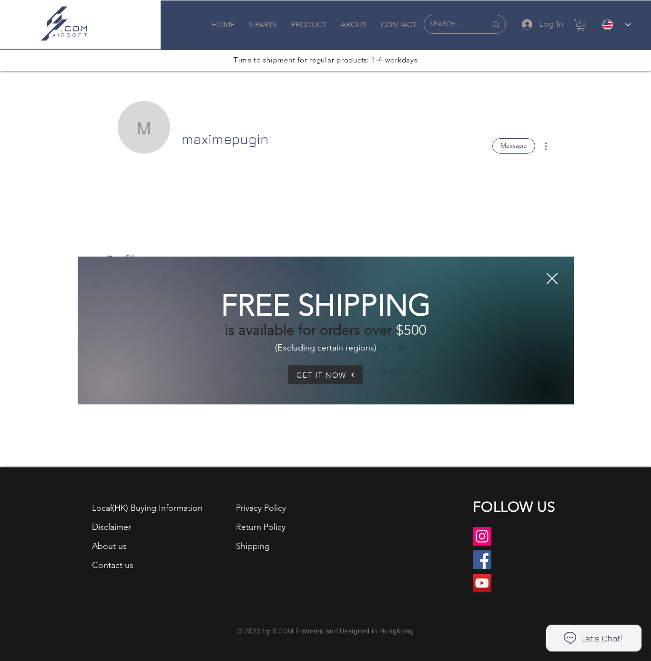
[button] (552, 278)
